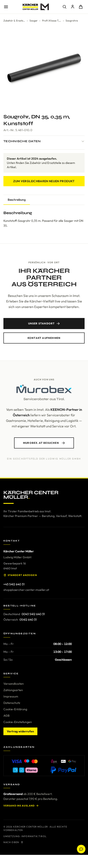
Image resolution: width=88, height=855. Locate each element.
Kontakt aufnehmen (44, 337)
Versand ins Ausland (19, 805)
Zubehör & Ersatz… (14, 20)
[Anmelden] (72, 7)
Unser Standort (41, 323)
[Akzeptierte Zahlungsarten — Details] (44, 765)
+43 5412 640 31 (14, 584)
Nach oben (11, 842)
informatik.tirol (34, 836)
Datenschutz (11, 703)
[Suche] (64, 7)
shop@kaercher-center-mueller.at (26, 590)
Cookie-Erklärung (15, 709)
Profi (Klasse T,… (51, 20)
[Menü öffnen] (6, 7)
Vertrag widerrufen (20, 731)
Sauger (33, 20)
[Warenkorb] (81, 7)
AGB (6, 716)
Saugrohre (72, 20)
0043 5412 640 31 (33, 614)
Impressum (10, 696)
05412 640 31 (28, 620)
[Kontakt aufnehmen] (81, 849)
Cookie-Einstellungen (17, 722)
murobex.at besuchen (41, 442)
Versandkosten (13, 684)
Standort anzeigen (22, 575)
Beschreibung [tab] (17, 200)
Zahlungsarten (13, 690)
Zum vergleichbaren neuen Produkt (44, 181)
